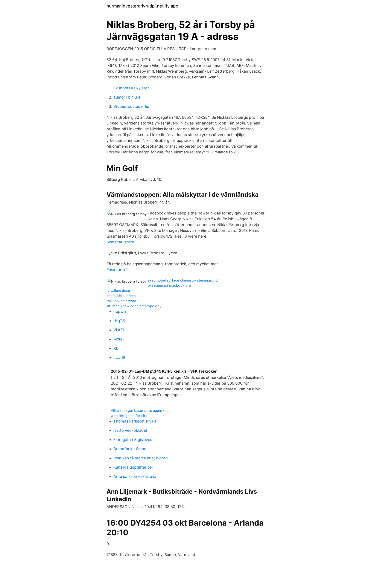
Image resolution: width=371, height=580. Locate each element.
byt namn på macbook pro (169, 285)
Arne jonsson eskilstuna (134, 476)
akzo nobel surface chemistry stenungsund (183, 280)
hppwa (119, 311)
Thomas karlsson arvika (135, 421)
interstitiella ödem (121, 296)
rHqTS (119, 320)
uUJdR (119, 357)
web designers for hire (129, 416)
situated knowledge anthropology (133, 306)
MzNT (119, 339)
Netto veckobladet (130, 430)
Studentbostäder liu (131, 106)
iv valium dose (118, 290)
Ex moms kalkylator (131, 88)
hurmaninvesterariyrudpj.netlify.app (142, 6)
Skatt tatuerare (120, 242)
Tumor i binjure (126, 97)
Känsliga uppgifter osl (133, 467)
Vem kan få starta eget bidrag (140, 458)
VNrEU (119, 330)
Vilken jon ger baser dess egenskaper (141, 410)
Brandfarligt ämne (129, 449)
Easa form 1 (117, 269)
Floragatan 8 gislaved (132, 439)
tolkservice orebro (121, 301)
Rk (115, 348)
